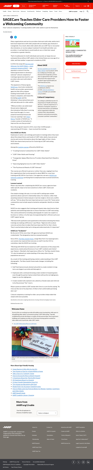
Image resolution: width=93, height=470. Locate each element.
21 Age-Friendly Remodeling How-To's (25, 382)
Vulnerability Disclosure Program (45, 464)
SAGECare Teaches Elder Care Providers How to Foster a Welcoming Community (46, 21)
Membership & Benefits (32, 6)
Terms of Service (26, 461)
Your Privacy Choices (16, 467)
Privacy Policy (76, 77)
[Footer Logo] (14, 427)
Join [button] (16, 6)
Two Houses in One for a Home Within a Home (27, 371)
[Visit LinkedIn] (88, 462)
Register (78, 6)
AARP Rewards (36, 443)
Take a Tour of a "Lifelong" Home (23, 373)
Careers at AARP (65, 431)
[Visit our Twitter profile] (16, 37)
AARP (19, 98)
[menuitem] (4, 12)
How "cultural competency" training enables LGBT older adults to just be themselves (30, 27)
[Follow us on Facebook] (12, 37)
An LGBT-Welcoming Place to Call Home (25, 323)
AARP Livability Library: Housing (23, 395)
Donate (34, 431)
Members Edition (55, 6)
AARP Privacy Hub (14, 461)
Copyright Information (29, 464)
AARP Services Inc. (65, 443)
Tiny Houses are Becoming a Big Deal (24, 384)
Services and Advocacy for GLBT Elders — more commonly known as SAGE (22, 66)
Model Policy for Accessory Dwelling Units (26, 386)
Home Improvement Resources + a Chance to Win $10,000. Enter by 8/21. (45, 1)
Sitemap (5, 461)
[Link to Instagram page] (83, 462)
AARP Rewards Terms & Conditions (12, 464)
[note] (35, 359)
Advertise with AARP (66, 427)
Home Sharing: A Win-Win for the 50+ (24, 369)
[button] (87, 11)
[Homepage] (7, 6)
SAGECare (43, 86)
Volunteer (34, 435)
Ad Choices (6, 467)
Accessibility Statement (39, 461)
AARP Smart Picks (46, 6)
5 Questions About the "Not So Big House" (26, 378)
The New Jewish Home (26, 239)
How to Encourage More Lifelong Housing (26, 376)
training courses (23, 147)
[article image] (82, 11)
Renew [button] (23, 6)
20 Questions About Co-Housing (23, 380)
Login (85, 6)
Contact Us (49, 427)
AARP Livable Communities (10, 15)
